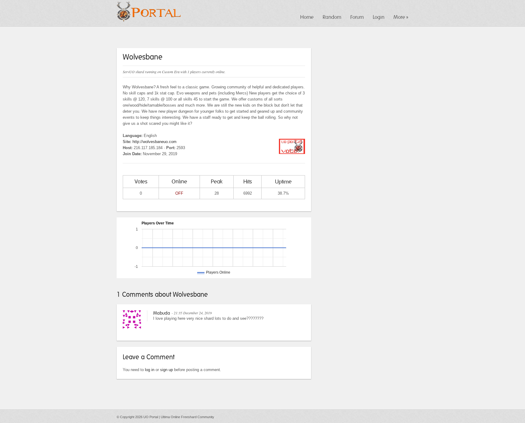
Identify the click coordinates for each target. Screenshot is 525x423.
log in (149, 369)
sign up (166, 369)
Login (378, 17)
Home (307, 17)
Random (332, 17)
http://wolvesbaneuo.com (154, 141)
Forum (357, 17)
